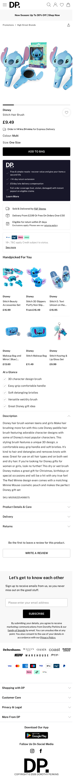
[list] (36, 67)
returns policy (51, 225)
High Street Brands (26, 25)
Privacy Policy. (48, 637)
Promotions (8, 25)
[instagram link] (32, 751)
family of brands (16, 630)
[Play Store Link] (36, 735)
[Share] (69, 25)
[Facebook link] (41, 751)
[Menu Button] (5, 5)
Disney (7, 110)
